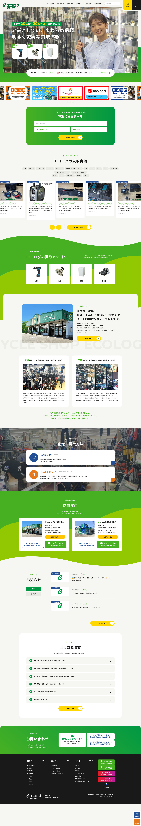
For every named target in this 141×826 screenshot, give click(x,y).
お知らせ (33, 594)
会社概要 (77, 768)
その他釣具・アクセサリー (78, 172)
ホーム (77, 765)
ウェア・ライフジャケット (62, 172)
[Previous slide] (52, 227)
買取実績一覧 (60, 3)
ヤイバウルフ (70, 175)
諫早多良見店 (57, 771)
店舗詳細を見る (55, 537)
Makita (79, 175)
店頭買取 (29, 768)
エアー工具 (50, 168)
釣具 (86, 168)
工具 (25, 168)
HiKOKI (86, 175)
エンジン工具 (40, 168)
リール (99, 168)
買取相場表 (70, 3)
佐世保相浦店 (57, 768)
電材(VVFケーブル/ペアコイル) (73, 168)
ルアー (105, 168)
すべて (34, 588)
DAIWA (55, 175)
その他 (31, 784)
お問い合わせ (97, 3)
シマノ (61, 175)
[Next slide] (58, 227)
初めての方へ (50, 3)
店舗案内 (78, 3)
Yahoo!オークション (57, 774)
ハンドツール (59, 168)
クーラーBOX (114, 168)
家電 (30, 781)
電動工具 (31, 168)
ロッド (92, 168)
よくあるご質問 (87, 3)
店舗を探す (54, 765)
